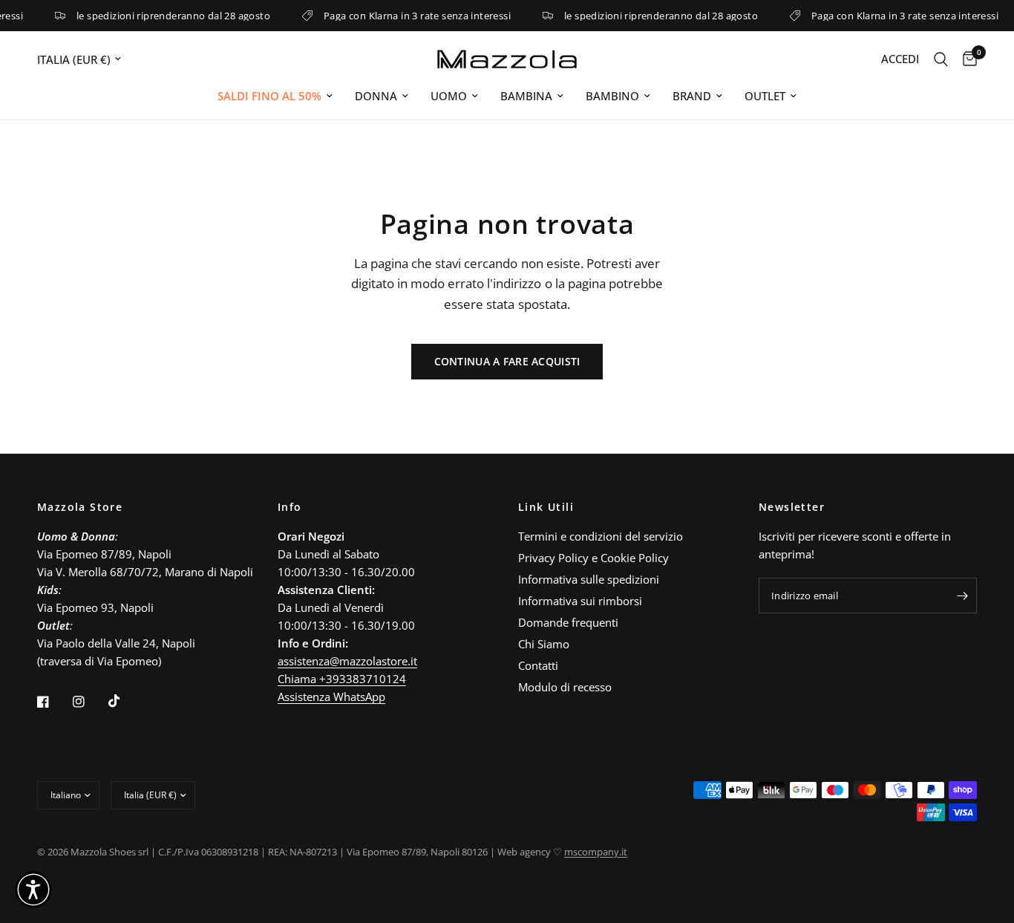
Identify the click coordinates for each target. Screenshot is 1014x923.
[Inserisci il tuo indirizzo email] (962, 595)
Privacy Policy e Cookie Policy (593, 557)
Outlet (765, 95)
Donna (376, 95)
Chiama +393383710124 (342, 678)
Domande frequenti (568, 622)
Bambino (612, 95)
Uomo (449, 95)
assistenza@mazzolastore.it (347, 660)
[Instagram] (89, 701)
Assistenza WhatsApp (331, 696)
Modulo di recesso (565, 686)
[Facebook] (53, 701)
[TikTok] (124, 701)
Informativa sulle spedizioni (588, 579)
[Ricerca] (940, 59)
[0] (966, 59)
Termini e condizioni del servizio (600, 536)
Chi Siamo (543, 643)
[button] (33, 889)
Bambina (526, 95)
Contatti (538, 665)
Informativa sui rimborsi (580, 600)
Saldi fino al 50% (269, 95)
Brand (692, 95)
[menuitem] (275, 95)
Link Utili (546, 507)
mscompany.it (595, 851)
